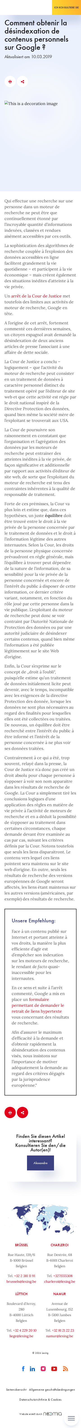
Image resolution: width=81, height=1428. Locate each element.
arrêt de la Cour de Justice (36, 296)
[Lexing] (17, 7)
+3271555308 (62, 1276)
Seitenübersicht (16, 1389)
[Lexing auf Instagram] (43, 1368)
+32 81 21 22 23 (63, 1330)
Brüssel (21, 1245)
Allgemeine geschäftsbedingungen (52, 1389)
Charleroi (60, 1245)
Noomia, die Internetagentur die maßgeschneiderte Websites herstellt (52, 1414)
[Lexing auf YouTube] (54, 1368)
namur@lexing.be (59, 1336)
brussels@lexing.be (21, 1281)
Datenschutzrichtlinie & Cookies (40, 1399)
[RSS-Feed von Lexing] (65, 1368)
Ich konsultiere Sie (66, 7)
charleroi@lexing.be (59, 1281)
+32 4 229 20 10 (24, 1330)
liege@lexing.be (21, 1336)
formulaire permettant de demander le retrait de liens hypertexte (38, 1005)
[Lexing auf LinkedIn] (32, 1368)
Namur (59, 1294)
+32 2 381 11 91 (24, 1276)
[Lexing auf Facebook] (23, 1368)
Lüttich (21, 1294)
